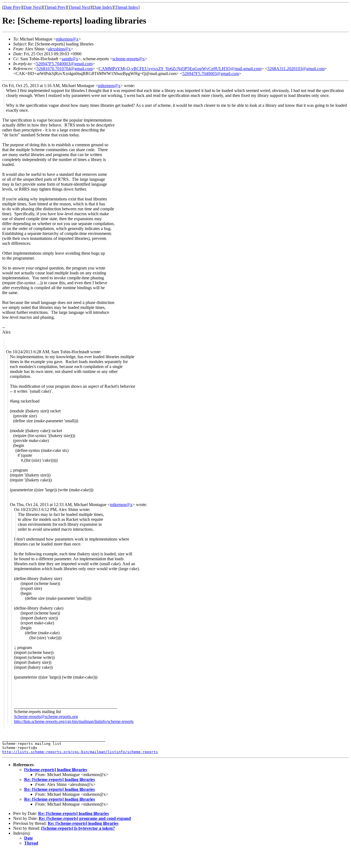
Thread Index (126, 7)
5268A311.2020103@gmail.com (295, 68)
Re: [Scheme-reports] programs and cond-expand (85, 818)
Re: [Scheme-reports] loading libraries (59, 779)
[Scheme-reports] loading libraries (55, 769)
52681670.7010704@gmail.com (64, 68)
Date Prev (12, 7)
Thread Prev (55, 7)
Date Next (32, 7)
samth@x (70, 58)
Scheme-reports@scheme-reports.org (46, 716)
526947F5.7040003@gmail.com (64, 63)
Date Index (102, 7)
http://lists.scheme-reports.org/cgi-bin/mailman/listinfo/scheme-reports (74, 721)
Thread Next (79, 7)
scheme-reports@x (128, 58)
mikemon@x (67, 39)
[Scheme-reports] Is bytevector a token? (78, 828)
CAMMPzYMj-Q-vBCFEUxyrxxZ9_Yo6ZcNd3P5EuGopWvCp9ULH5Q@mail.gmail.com (180, 68)
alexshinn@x (59, 49)
